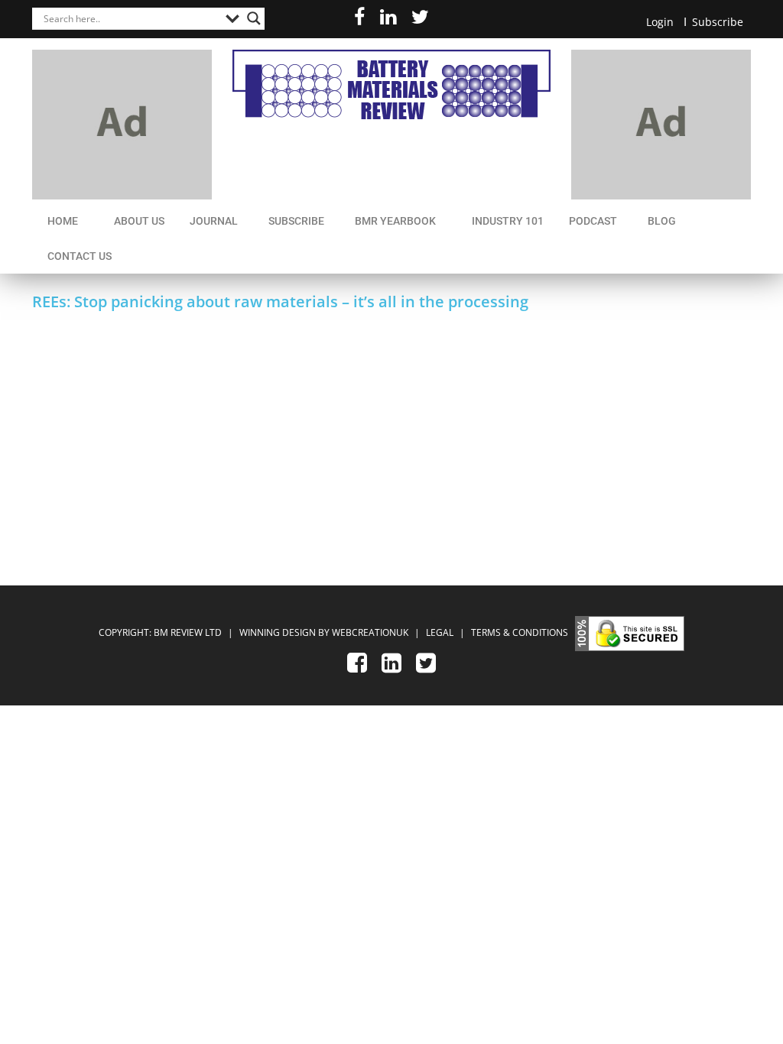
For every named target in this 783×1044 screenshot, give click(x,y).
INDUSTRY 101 (508, 221)
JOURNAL (214, 221)
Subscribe (717, 22)
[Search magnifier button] (254, 18)
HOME (62, 221)
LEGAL (441, 632)
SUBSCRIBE (296, 221)
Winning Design (276, 632)
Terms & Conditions (519, 632)
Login (660, 22)
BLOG (662, 221)
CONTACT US (79, 256)
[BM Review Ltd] (391, 84)
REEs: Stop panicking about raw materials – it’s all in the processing (280, 301)
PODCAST (593, 221)
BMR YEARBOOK (395, 221)
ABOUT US (139, 221)
